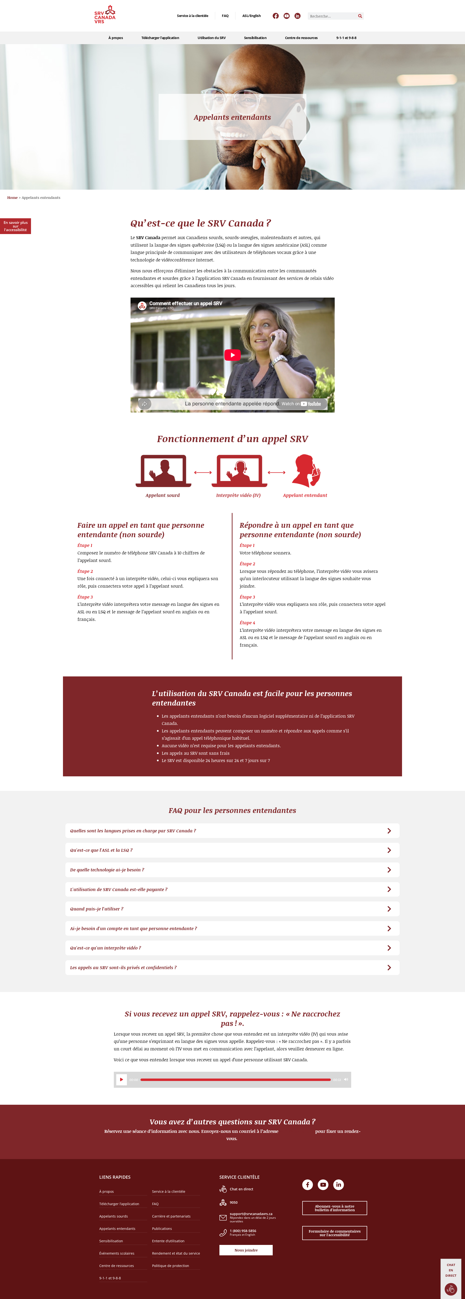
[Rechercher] (360, 16)
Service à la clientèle (192, 15)
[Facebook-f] (307, 1184)
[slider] (235, 1080)
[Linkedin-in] (338, 1184)
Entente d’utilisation (168, 1241)
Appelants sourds (113, 1216)
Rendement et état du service (176, 1253)
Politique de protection (170, 1265)
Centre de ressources (301, 37)
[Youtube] (323, 1184)
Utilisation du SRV (211, 37)
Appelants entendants (117, 1228)
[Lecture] (121, 1079)
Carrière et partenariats (171, 1216)
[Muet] (346, 1080)
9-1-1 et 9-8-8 (346, 37)
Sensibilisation (255, 37)
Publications (162, 1228)
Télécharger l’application (160, 37)
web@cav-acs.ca (296, 1131)
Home (12, 197)
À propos (115, 37)
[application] (232, 1079)
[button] (232, 830)
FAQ (225, 15)
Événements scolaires (116, 1253)
